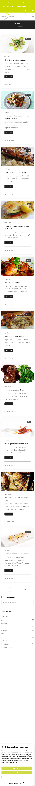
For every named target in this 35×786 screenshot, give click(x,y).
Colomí (4, 623)
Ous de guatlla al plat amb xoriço (16, 444)
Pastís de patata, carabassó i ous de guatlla (16, 227)
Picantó (28, 39)
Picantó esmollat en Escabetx (15, 60)
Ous (29, 204)
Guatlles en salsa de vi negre (14, 390)
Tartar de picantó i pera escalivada (17, 554)
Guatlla (28, 95)
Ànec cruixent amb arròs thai (15, 172)
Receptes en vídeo (8, 647)
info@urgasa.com (23, 7)
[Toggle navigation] (33, 16)
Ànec (29, 150)
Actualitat (5, 617)
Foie (2, 627)
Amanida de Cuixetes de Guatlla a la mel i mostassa (16, 117)
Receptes (4, 644)
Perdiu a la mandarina (12, 282)
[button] (8, 76)
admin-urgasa (10, 84)
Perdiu (28, 260)
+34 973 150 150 (8, 7)
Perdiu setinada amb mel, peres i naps (16, 498)
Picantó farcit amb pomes (14, 336)
